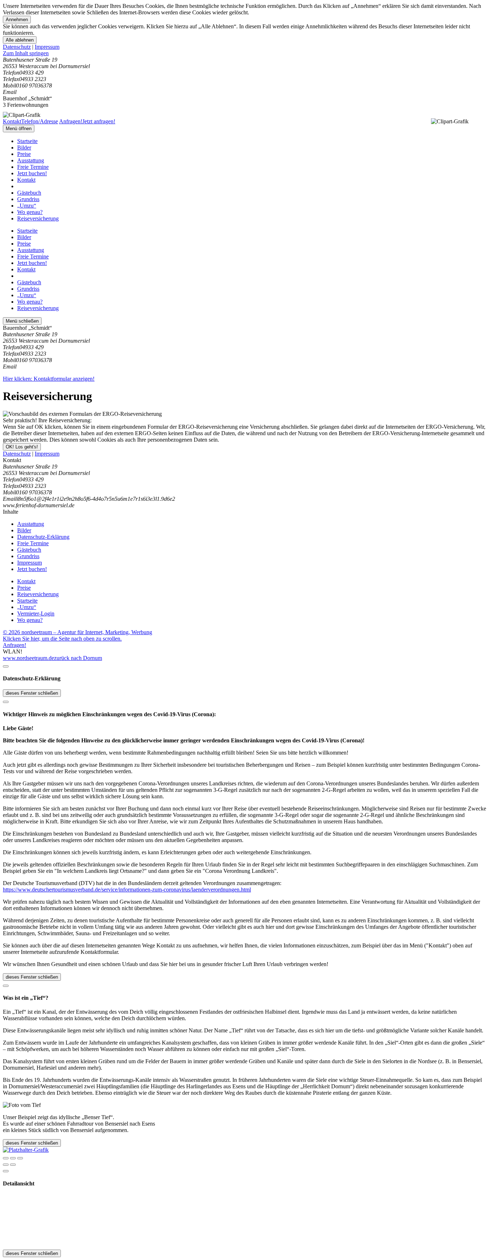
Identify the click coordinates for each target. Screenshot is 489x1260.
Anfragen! (14, 645)
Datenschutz (17, 47)
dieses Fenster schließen (32, 693)
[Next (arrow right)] (13, 1165)
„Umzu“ (26, 206)
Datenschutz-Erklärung (43, 537)
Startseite (27, 141)
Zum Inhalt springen (26, 53)
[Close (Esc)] (6, 1158)
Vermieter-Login (35, 613)
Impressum (47, 47)
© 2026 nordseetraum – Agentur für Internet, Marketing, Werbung (77, 632)
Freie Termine (33, 167)
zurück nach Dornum (78, 658)
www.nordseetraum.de (28, 658)
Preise (24, 154)
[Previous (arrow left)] (6, 1165)
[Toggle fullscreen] (13, 1158)
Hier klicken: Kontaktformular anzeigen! (49, 379)
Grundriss (28, 199)
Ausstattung (30, 160)
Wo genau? (30, 212)
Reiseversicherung (38, 218)
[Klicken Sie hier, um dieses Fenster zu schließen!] (6, 666)
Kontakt (26, 180)
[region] (244, 53)
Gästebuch (29, 193)
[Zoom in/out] (20, 1158)
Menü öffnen (19, 128)
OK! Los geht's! (22, 447)
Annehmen (17, 19)
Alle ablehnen (20, 40)
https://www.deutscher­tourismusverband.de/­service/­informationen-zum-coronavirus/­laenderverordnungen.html (127, 889)
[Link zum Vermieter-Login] (26, 1150)
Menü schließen (22, 321)
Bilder (24, 147)
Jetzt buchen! (32, 173)
